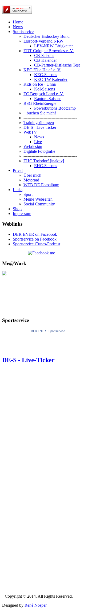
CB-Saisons (44, 55)
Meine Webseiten (38, 199)
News (18, 26)
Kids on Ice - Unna (39, 84)
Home (18, 22)
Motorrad (31, 180)
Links (17, 189)
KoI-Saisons (44, 89)
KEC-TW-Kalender (50, 79)
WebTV (30, 132)
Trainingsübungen (38, 122)
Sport (28, 194)
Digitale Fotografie (39, 151)
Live (38, 141)
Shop (17, 208)
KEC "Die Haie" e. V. (42, 70)
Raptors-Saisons (47, 98)
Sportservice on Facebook (35, 239)
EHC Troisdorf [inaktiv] (43, 161)
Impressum (22, 213)
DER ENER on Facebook (35, 234)
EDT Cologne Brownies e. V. (48, 50)
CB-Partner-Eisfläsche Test (57, 65)
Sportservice (23, 31)
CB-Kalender (45, 60)
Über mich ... (34, 175)
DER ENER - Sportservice (48, 331)
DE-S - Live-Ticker (39, 127)
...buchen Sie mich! (39, 113)
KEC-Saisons (45, 74)
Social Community (39, 204)
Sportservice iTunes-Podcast (36, 244)
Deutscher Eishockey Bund (46, 36)
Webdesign (32, 146)
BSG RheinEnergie (39, 103)
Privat (18, 170)
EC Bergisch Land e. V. (43, 94)
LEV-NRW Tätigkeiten (54, 46)
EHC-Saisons (45, 165)
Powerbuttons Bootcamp (55, 108)
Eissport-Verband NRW (43, 41)
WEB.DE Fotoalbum (41, 185)
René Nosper (35, 605)
